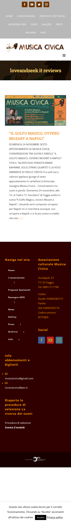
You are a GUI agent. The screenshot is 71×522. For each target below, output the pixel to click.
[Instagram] (59, 340)
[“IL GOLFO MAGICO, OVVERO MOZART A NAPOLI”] (35, 110)
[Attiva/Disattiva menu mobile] (64, 55)
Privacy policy (55, 517)
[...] (20, 218)
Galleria (40, 110)
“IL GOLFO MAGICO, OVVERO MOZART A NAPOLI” (31, 110)
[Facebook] (41, 340)
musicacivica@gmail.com (19, 378)
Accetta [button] (40, 517)
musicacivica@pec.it (16, 387)
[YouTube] (50, 340)
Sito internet (29, 459)
